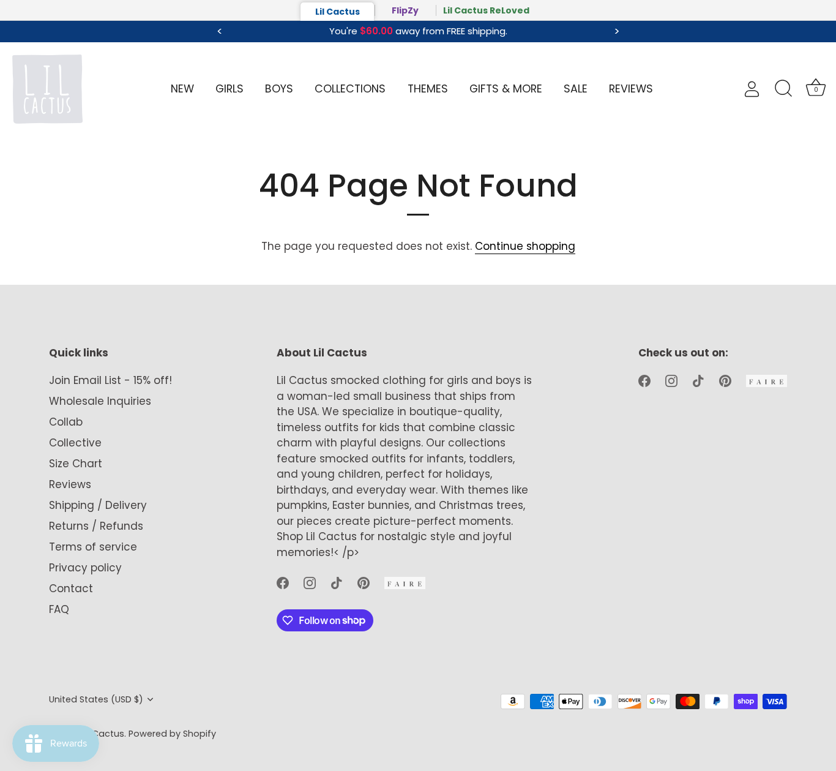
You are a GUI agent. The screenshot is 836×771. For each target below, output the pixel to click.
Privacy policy (85, 567)
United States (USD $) (96, 699)
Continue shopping (525, 246)
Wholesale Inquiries (100, 401)
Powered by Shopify (172, 734)
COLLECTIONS (350, 88)
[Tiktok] (336, 582)
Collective (75, 442)
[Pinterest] (363, 582)
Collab (66, 422)
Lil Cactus (337, 12)
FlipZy (405, 10)
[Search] (783, 88)
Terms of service (93, 547)
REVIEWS (631, 88)
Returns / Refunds (96, 526)
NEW (182, 88)
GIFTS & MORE (505, 88)
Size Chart (75, 463)
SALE (576, 88)
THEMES (428, 88)
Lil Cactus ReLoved (486, 10)
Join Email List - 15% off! (110, 380)
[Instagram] (310, 582)
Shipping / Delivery (98, 505)
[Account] (758, 89)
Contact (71, 588)
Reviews (70, 484)
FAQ (59, 609)
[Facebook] (283, 582)
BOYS (279, 88)
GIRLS (229, 88)
